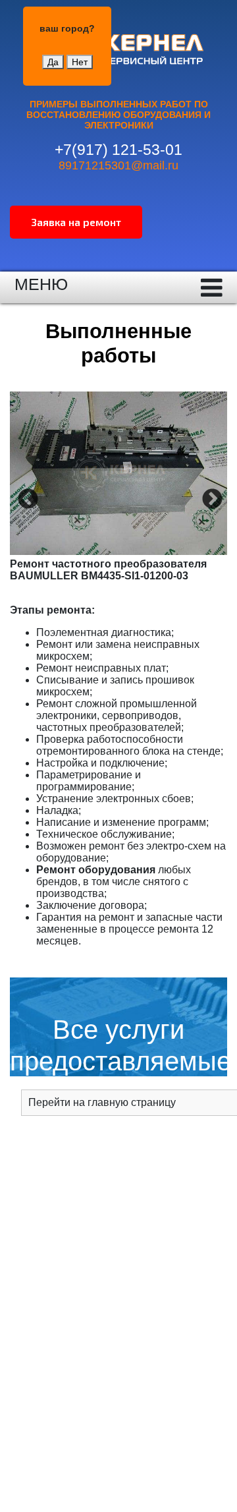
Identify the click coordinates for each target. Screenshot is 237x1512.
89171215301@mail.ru (118, 165)
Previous (26, 498)
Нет (80, 62)
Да (53, 62)
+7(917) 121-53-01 (118, 149)
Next (211, 498)
